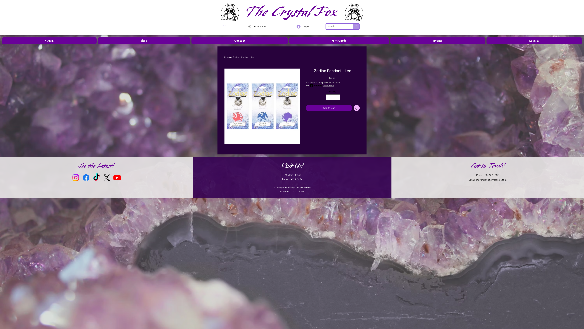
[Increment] (337, 97)
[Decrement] (328, 97)
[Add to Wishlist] (357, 108)
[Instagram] (75, 177)
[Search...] (356, 26)
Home (227, 57)
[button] (231, 25)
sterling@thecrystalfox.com (491, 179)
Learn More (328, 85)
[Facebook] (86, 177)
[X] (106, 177)
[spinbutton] (332, 97)
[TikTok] (96, 177)
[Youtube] (117, 177)
